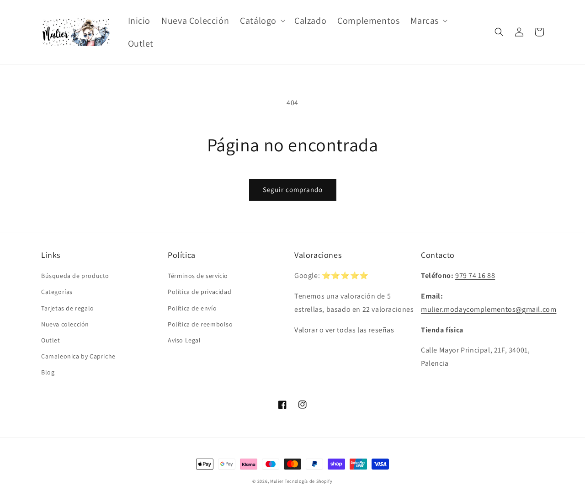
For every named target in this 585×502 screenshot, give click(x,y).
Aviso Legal (184, 340)
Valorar (306, 330)
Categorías (57, 292)
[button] (261, 20)
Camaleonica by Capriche (78, 356)
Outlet (50, 340)
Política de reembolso (200, 324)
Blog (47, 372)
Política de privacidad (199, 292)
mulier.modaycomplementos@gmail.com (488, 309)
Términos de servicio (198, 276)
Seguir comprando (293, 189)
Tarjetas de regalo (67, 308)
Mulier (276, 481)
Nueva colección (65, 324)
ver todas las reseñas (359, 330)
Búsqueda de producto (75, 276)
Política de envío (192, 308)
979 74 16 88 (475, 275)
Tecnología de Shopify (309, 481)
